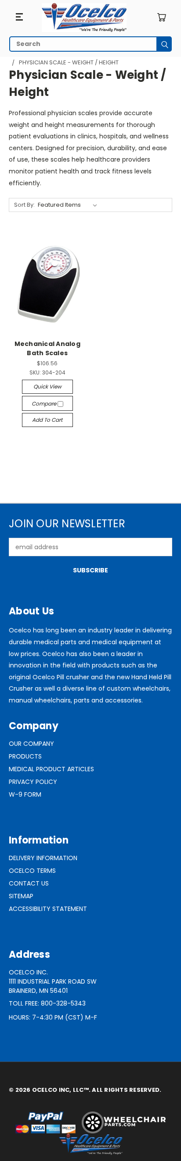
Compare (45, 403)
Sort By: (24, 205)
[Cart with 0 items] (161, 17)
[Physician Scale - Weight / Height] (84, 17)
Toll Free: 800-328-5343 (47, 1003)
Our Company (31, 743)
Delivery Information (43, 858)
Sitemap (21, 896)
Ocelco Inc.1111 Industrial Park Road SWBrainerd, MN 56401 (53, 981)
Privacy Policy (33, 781)
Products (25, 756)
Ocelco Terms (32, 870)
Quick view (47, 386)
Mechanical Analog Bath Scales (47, 348)
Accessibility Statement (48, 908)
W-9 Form (25, 794)
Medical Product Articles (51, 769)
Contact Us (29, 883)
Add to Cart (47, 419)
